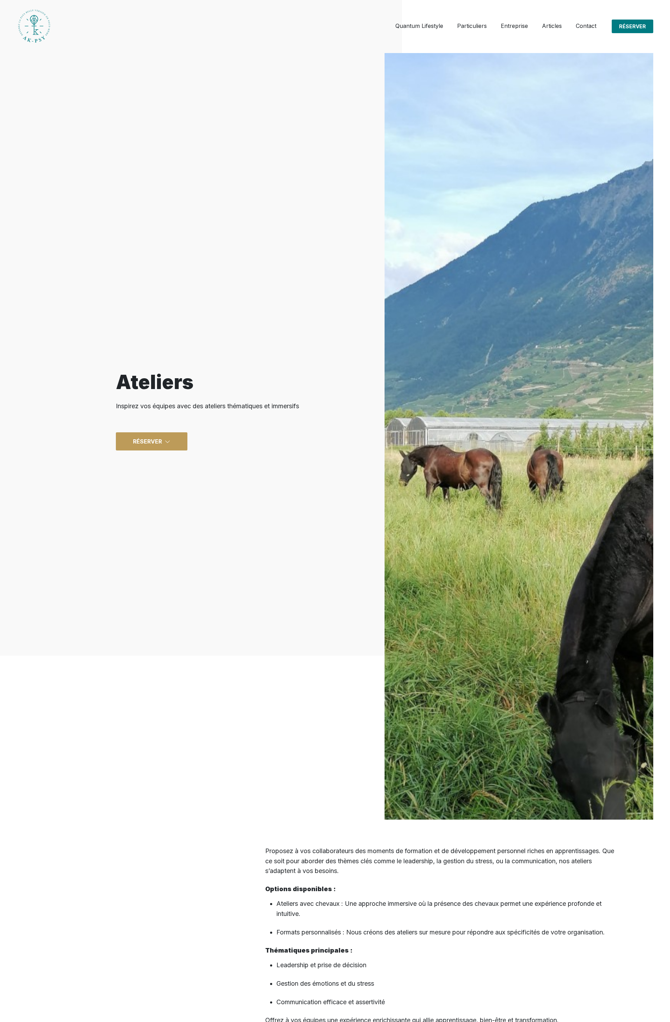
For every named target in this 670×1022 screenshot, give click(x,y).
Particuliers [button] (472, 25)
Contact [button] (586, 25)
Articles (552, 25)
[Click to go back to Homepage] (34, 26)
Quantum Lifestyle (419, 25)
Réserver (632, 26)
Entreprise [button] (514, 25)
